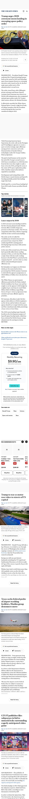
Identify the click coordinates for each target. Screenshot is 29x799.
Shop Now (7, 472)
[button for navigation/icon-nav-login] (23, 11)
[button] (23, 11)
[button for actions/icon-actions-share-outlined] (25, 59)
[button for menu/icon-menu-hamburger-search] (26, 11)
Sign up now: (4, 27)
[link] (9, 11)
